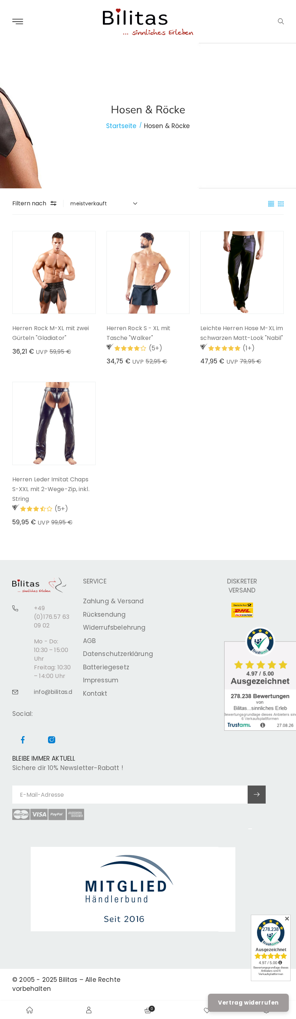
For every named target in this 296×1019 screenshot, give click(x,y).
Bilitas (68, 979)
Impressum (101, 680)
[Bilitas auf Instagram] (51, 740)
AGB (89, 641)
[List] (281, 203)
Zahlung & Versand (113, 601)
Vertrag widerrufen (248, 1002)
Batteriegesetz (106, 667)
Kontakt (95, 693)
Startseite (121, 126)
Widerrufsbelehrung (114, 627)
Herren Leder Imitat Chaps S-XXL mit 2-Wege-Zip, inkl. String (51, 489)
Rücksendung (104, 614)
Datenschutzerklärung (118, 654)
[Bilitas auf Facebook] (22, 740)
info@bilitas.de (55, 692)
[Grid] (272, 203)
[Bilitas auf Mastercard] (21, 814)
